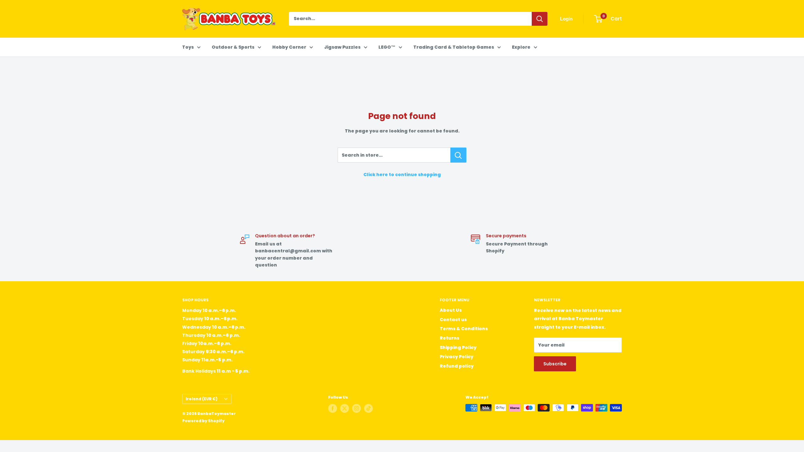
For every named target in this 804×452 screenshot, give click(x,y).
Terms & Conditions (464, 329)
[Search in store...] (458, 155)
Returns (449, 338)
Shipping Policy (458, 347)
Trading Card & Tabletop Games (453, 47)
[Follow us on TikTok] (368, 408)
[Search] (539, 19)
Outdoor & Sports (233, 47)
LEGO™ (386, 47)
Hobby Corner (289, 47)
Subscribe (555, 364)
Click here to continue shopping (402, 174)
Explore (521, 47)
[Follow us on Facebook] (332, 408)
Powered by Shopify (203, 420)
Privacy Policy (456, 356)
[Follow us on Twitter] (344, 408)
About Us (451, 310)
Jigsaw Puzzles (342, 47)
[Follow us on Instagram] (356, 408)
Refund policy (457, 366)
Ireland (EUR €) (201, 398)
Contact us (453, 319)
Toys (188, 47)
